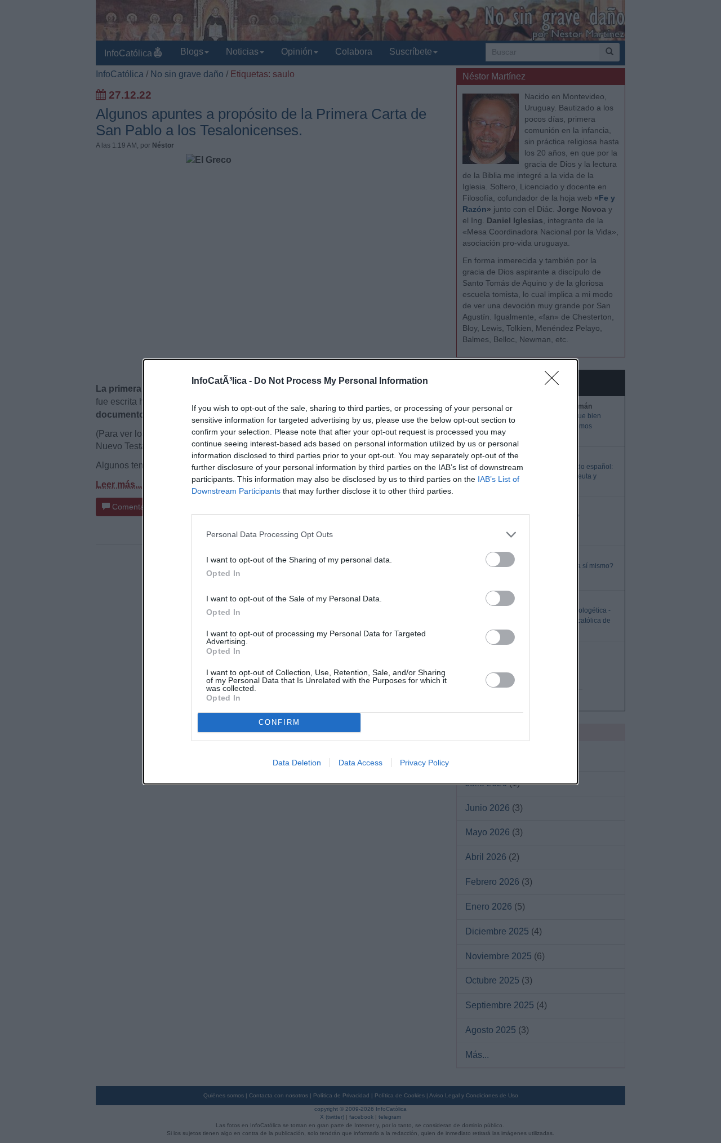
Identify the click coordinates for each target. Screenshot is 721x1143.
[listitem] (360, 535)
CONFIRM (279, 722)
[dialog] (360, 572)
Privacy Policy (424, 762)
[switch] (500, 559)
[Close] (555, 381)
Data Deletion (297, 762)
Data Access (360, 762)
